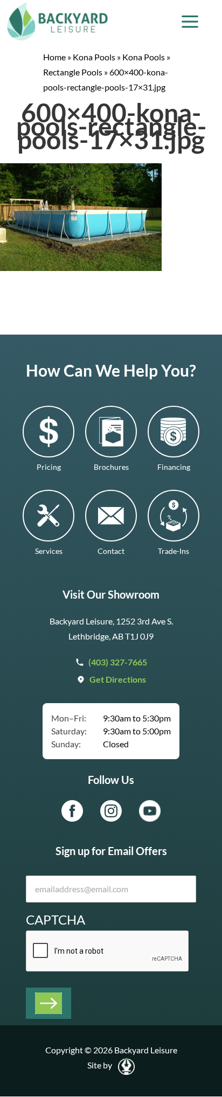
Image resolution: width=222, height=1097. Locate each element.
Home (54, 57)
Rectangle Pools (72, 72)
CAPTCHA (55, 919)
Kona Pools (94, 57)
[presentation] (108, 952)
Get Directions (117, 679)
